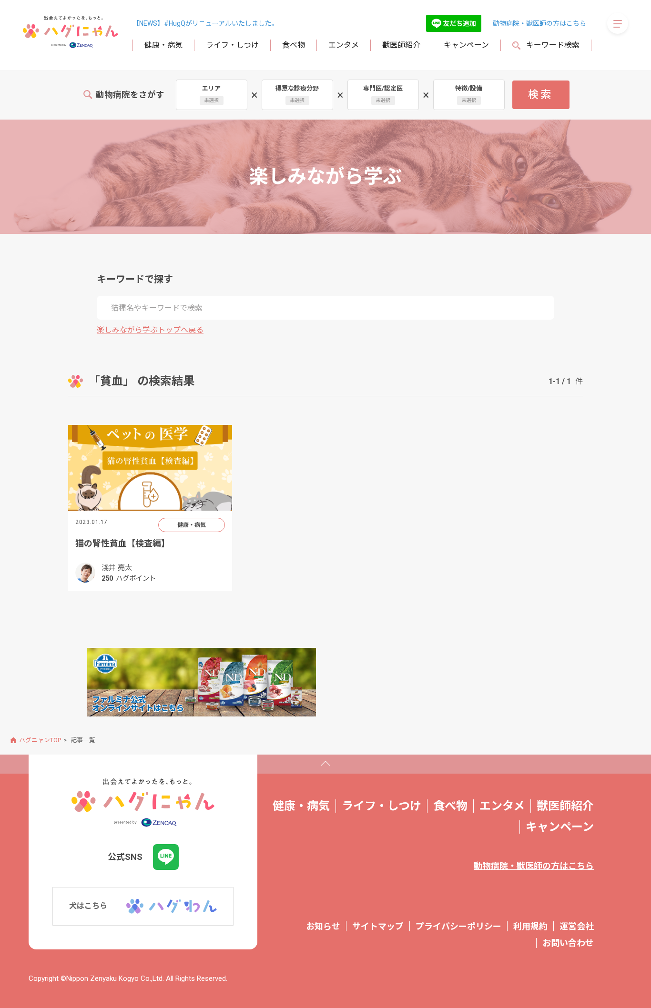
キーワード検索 (553, 45)
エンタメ (343, 45)
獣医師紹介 (401, 45)
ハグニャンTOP (40, 740)
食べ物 (293, 45)
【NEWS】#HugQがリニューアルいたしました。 (205, 23)
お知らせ (323, 926)
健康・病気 (163, 45)
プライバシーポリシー (458, 926)
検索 (540, 95)
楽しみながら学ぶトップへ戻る (150, 329)
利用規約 (530, 926)
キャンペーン (466, 45)
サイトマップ (378, 926)
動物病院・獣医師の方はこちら (539, 23)
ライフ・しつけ (232, 45)
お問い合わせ (568, 943)
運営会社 (576, 926)
